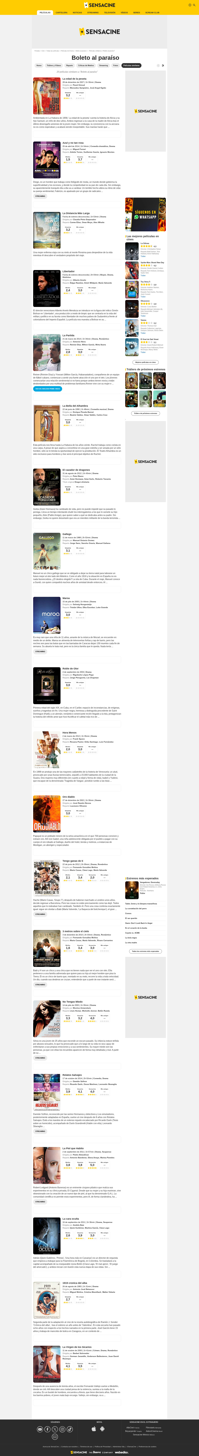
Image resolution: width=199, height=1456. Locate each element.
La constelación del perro (136, 909)
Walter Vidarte (108, 1292)
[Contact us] (55, 1437)
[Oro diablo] (47, 814)
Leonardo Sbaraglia (108, 1084)
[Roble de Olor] (47, 685)
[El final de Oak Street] (132, 347)
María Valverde (105, 283)
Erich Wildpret (90, 283)
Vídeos (124, 12)
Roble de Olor (71, 668)
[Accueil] (99, 5)
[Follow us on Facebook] (47, 1429)
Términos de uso (86, 1447)
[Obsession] (132, 309)
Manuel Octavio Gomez (83, 540)
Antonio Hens (79, 342)
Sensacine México (141, 1434)
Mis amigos (80, 92)
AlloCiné (130, 1427)
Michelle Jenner (89, 1011)
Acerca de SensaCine (51, 1447)
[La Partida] (47, 352)
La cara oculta (71, 1218)
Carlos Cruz (102, 415)
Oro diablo (69, 797)
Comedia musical (99, 409)
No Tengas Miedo (73, 1001)
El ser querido (131, 918)
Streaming (93, 12)
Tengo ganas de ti (73, 861)
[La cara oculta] (47, 1235)
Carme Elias (75, 222)
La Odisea (145, 243)
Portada (37, 51)
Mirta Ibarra (100, 345)
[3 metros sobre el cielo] (47, 948)
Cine (43, 51)
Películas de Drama (67, 51)
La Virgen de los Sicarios (77, 1347)
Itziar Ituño (89, 479)
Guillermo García (91, 152)
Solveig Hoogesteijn (82, 604)
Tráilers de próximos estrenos (145, 413)
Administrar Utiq (119, 1447)
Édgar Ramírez (76, 283)
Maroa (66, 598)
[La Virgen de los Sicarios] (47, 1364)
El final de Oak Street (149, 339)
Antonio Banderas (78, 1158)
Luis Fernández (106, 742)
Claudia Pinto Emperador (84, 219)
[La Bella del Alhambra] (47, 423)
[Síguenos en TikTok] (70, 1429)
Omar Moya (87, 222)
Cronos (128, 913)
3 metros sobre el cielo (76, 931)
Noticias (77, 12)
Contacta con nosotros (69, 1447)
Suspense (106, 1152)
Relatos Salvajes (72, 1075)
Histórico (67, 277)
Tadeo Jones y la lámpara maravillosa (141, 904)
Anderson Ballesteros (97, 1356)
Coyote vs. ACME (132, 933)
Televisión (109, 12)
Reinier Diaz (75, 345)
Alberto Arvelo (79, 280)
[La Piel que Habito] (47, 1165)
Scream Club (152, 12)
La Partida (68, 335)
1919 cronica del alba (75, 1283)
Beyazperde (130, 1431)
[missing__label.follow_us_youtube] (40, 1429)
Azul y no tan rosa (73, 143)
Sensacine (92, 875)
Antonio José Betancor (83, 1289)
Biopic (103, 275)
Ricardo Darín (76, 1084)
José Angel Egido (98, 88)
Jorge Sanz (75, 543)
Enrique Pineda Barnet (83, 412)
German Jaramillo (78, 1356)
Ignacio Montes (107, 152)
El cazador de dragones (76, 470)
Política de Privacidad (103, 1447)
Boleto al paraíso (81, 51)
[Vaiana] (132, 328)
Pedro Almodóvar (81, 1155)
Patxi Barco (78, 476)
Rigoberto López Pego (83, 675)
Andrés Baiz (78, 1225)
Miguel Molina (76, 1292)
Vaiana (143, 320)
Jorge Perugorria (77, 678)
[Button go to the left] (158, 65)
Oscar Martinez (90, 1084)
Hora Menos (69, 732)
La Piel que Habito (73, 1148)
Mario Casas (75, 870)
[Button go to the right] (162, 65)
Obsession (145, 301)
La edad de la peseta (74, 78)
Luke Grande (102, 607)
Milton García (88, 345)
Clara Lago (87, 870)
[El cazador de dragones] (47, 487)
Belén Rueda (104, 1011)
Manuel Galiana (103, 543)
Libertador (69, 271)
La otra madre (131, 943)
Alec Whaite (98, 222)
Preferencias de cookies (147, 1447)
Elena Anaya (93, 1158)
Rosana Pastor (77, 742)
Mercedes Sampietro (79, 88)
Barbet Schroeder (81, 1353)
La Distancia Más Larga (76, 213)
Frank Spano (79, 739)
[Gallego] (47, 551)
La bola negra (131, 938)
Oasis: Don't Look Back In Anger (138, 923)
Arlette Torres (76, 152)
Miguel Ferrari (79, 149)
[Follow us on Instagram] (62, 1429)
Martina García (91, 1228)
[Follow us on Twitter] (55, 1429)
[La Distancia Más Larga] (47, 230)
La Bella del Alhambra (75, 406)
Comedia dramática (99, 146)
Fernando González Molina (85, 867)
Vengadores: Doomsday (150, 882)
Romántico (104, 339)
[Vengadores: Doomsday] (132, 890)
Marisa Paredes (107, 1158)
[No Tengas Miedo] (47, 1018)
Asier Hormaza (76, 479)
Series (136, 12)
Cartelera (61, 12)
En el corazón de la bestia (136, 928)
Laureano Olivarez (78, 806)
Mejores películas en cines (145, 362)
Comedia (97, 1078)
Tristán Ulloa (76, 607)
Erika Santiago (91, 742)
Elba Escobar (89, 607)
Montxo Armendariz (82, 1008)
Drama (98, 82)
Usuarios (80, 157)
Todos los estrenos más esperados (145, 951)
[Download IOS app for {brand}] (95, 1428)
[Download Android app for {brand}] (104, 1428)
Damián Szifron (80, 1081)
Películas (45, 12)
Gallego (67, 534)
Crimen (96, 1350)
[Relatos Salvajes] (47, 1092)
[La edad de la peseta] (47, 95)
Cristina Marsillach (92, 1292)
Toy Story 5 (145, 282)
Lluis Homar (75, 1011)
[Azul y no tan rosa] (47, 160)
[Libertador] (47, 288)
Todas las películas (52, 51)
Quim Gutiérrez (77, 1228)
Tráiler (143, 256)
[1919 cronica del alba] (47, 1300)
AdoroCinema (152, 1431)
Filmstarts (150, 1427)
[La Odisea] (132, 251)
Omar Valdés (90, 415)
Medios (68, 157)
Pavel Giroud (79, 85)
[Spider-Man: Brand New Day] (132, 270)
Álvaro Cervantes (105, 940)
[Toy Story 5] (132, 290)
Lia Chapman (93, 678)
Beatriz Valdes (76, 415)
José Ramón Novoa (82, 803)
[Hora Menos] (47, 749)
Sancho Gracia (88, 543)
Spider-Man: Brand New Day (152, 263)
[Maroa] (47, 615)
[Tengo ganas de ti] (47, 878)
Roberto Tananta (103, 479)
